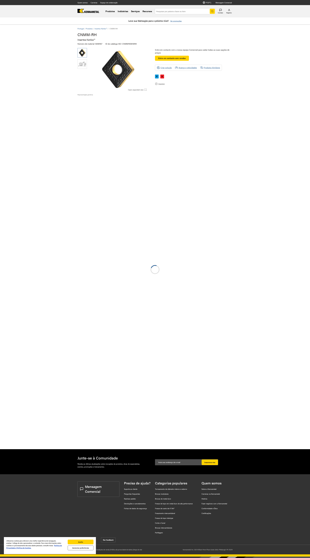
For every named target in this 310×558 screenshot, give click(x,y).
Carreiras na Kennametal (211, 494)
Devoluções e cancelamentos (135, 503)
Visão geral (87, 100)
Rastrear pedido (130, 498)
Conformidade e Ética (209, 508)
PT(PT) (208, 2)
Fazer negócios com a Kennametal (214, 503)
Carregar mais (155, 438)
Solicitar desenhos (85, 266)
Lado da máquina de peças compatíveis (98, 108)
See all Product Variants (219, 152)
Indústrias (123, 11)
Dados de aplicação (90, 102)
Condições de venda (103, 549)
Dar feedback (108, 540)
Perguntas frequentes (132, 494)
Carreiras (94, 2)
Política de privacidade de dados (121, 549)
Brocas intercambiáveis (163, 528)
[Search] (212, 11)
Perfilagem (159, 532)
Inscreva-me (209, 462)
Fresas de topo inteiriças (164, 518)
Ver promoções (176, 21)
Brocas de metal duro (163, 498)
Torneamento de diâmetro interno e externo (171, 489)
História (204, 498)
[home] (88, 12)
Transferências (88, 105)
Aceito (80, 542)
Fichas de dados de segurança (135, 508)
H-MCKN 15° (102, 291)
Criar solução (129, 228)
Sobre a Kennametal (209, 489)
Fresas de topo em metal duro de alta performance (174, 503)
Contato (220, 13)
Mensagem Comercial (224, 2)
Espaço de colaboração (109, 2)
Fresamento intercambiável (165, 513)
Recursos (147, 11)
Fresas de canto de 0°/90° (164, 508)
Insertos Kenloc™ (101, 28)
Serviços (135, 11)
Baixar (223, 247)
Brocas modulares (162, 494)
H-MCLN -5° (102, 305)
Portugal (81, 28)
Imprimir (161, 84)
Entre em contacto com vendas (172, 58)
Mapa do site (137, 549)
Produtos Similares (212, 67)
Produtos (110, 11)
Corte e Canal (160, 523)
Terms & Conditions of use (196, 245)
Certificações (206, 513)
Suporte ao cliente (130, 489)
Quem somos (83, 2)
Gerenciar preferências (80, 548)
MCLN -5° (101, 364)
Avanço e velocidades (188, 67)
